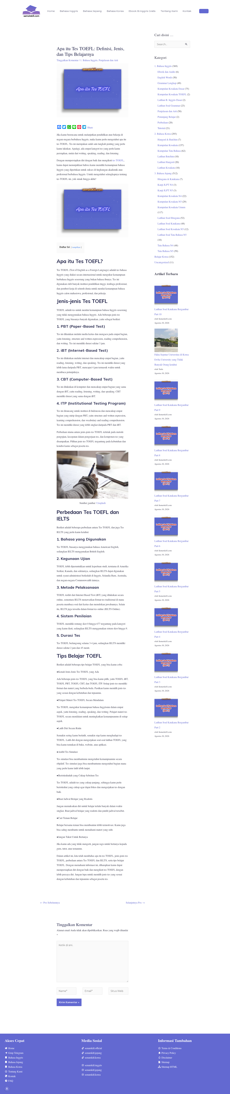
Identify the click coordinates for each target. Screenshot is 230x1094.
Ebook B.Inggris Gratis (142, 11)
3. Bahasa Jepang (163, 173)
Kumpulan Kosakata (168, 145)
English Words (165, 77)
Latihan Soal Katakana (169, 223)
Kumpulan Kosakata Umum (171, 207)
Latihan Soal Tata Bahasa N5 (172, 234)
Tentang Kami (169, 11)
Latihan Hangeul (166, 162)
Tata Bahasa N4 (165, 245)
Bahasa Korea (115, 11)
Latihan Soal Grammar (169, 105)
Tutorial (161, 128)
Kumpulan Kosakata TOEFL (172, 94)
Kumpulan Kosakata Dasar (171, 88)
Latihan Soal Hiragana (169, 217)
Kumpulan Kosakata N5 (170, 201)
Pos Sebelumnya (50, 902)
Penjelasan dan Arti (108, 60)
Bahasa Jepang (92, 11)
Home (51, 11)
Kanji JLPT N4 (165, 184)
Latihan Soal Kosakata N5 (171, 229)
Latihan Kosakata (166, 167)
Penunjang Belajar (167, 116)
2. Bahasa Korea (162, 133)
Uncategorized (161, 262)
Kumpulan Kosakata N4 (170, 196)
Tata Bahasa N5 (165, 251)
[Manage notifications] (6, 1088)
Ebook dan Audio (166, 71)
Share (90, 127)
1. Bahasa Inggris (88, 60)
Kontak (187, 11)
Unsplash (101, 503)
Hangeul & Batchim (167, 139)
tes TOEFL (118, 160)
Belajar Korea (161, 256)
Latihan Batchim (166, 156)
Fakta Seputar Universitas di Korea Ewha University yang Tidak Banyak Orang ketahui (171, 359)
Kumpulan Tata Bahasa (169, 150)
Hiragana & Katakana (168, 179)
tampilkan (76, 247)
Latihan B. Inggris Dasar (170, 100)
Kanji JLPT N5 (165, 190)
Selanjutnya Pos (135, 902)
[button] (204, 11)
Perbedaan (163, 122)
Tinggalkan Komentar (67, 60)
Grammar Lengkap (167, 83)
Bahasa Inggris (69, 11)
